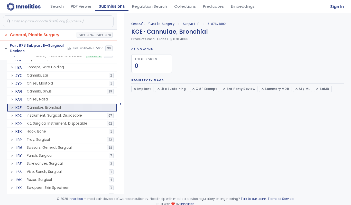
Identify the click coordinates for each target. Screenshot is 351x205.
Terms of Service (280, 199)
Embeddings (243, 6)
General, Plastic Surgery (152, 24)
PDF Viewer (81, 6)
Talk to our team (253, 199)
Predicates (213, 6)
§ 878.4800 (217, 24)
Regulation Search (149, 6)
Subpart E (191, 24)
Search (57, 6)
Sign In (337, 7)
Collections (185, 6)
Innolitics (76, 199)
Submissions (112, 6)
